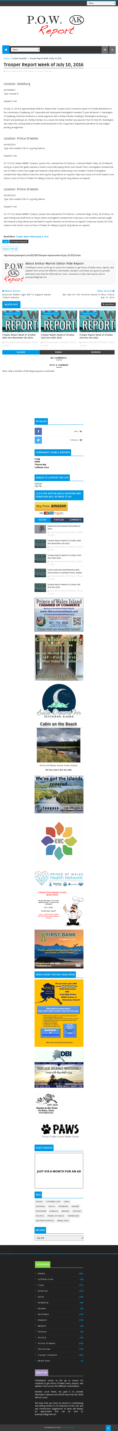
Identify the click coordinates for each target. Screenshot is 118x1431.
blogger (21, 352)
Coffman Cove (53, 1202)
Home (6, 58)
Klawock (54, 1211)
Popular (59, 520)
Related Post (11, 304)
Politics (40, 1216)
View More (109, 304)
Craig (66, 1202)
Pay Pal (38, 486)
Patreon (38, 483)
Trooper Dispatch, (44, 71)
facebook (96, 352)
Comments (75, 520)
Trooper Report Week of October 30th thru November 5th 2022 (19, 336)
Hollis (52, 1206)
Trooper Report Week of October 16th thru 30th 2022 (57, 336)
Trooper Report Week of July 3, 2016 (32, 236)
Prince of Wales (56, 1216)
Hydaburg (63, 1206)
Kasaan (75, 1206)
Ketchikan (41, 1211)
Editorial (40, 1206)
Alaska (39, 1202)
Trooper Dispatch (19, 58)
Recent (43, 520)
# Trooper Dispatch (19, 241)
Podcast (77, 1211)
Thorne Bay (73, 1216)
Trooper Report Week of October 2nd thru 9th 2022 (96, 336)
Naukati (65, 1211)
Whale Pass (63, 1221)
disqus (58, 352)
